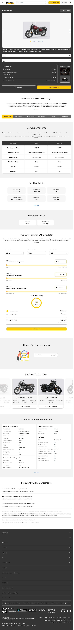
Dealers (53, 116)
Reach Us (69, 620)
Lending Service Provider (8, 602)
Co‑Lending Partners (65, 602)
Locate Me (54, 355)
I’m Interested (36, 329)
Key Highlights (18, 116)
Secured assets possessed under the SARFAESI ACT (36, 602)
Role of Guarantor (6, 597)
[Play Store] (22, 610)
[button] (30, 41)
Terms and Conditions (42, 617)
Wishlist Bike (20, 87)
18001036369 (42, 610)
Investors (4, 567)
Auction (18, 602)
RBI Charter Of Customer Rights (10, 592)
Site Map (59, 617)
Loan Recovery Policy (52, 618)
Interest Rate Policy (67, 617)
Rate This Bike (66, 10)
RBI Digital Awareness (7, 587)
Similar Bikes (65, 116)
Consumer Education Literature (64, 618)
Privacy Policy (52, 617)
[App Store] (32, 609)
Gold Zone (4, 542)
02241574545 (51, 612)
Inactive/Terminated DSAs (49, 620)
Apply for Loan (53, 87)
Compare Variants (7, 116)
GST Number (54, 602)
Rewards (4, 577)
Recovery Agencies (61, 620)
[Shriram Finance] (10, 2)
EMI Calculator (41, 116)
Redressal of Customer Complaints (11, 572)
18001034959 (42, 609)
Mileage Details (30, 116)
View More (36, 109)
